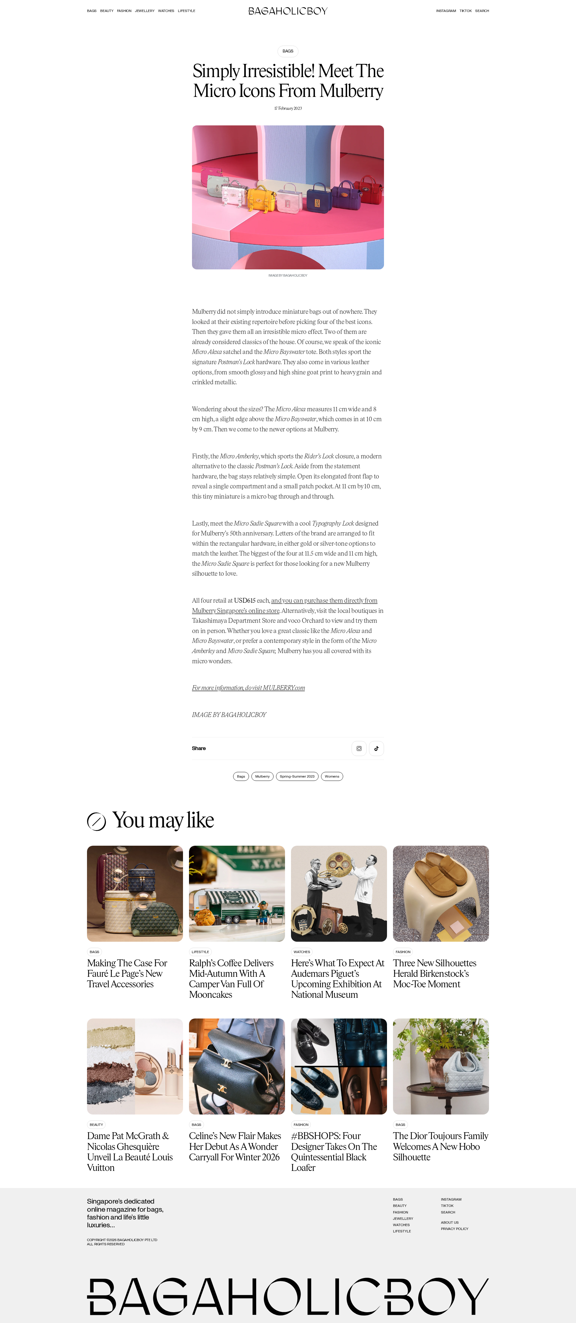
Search (448, 1212)
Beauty (106, 11)
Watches (166, 11)
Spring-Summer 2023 (297, 776)
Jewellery (144, 11)
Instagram (446, 11)
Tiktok (466, 11)
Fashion (124, 11)
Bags (92, 11)
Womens (332, 776)
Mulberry (262, 776)
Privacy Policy (454, 1229)
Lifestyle (186, 11)
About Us (450, 1222)
